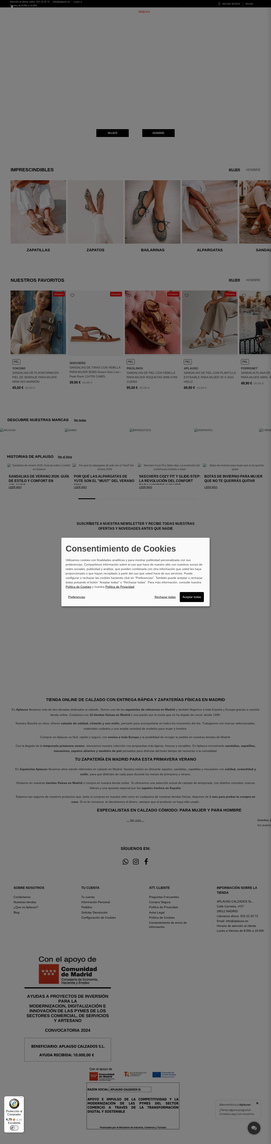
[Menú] (21, 1098)
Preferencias (76, 597)
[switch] (14, 1127)
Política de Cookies (78, 586)
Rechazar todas (165, 597)
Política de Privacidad (119, 586)
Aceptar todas (192, 597)
